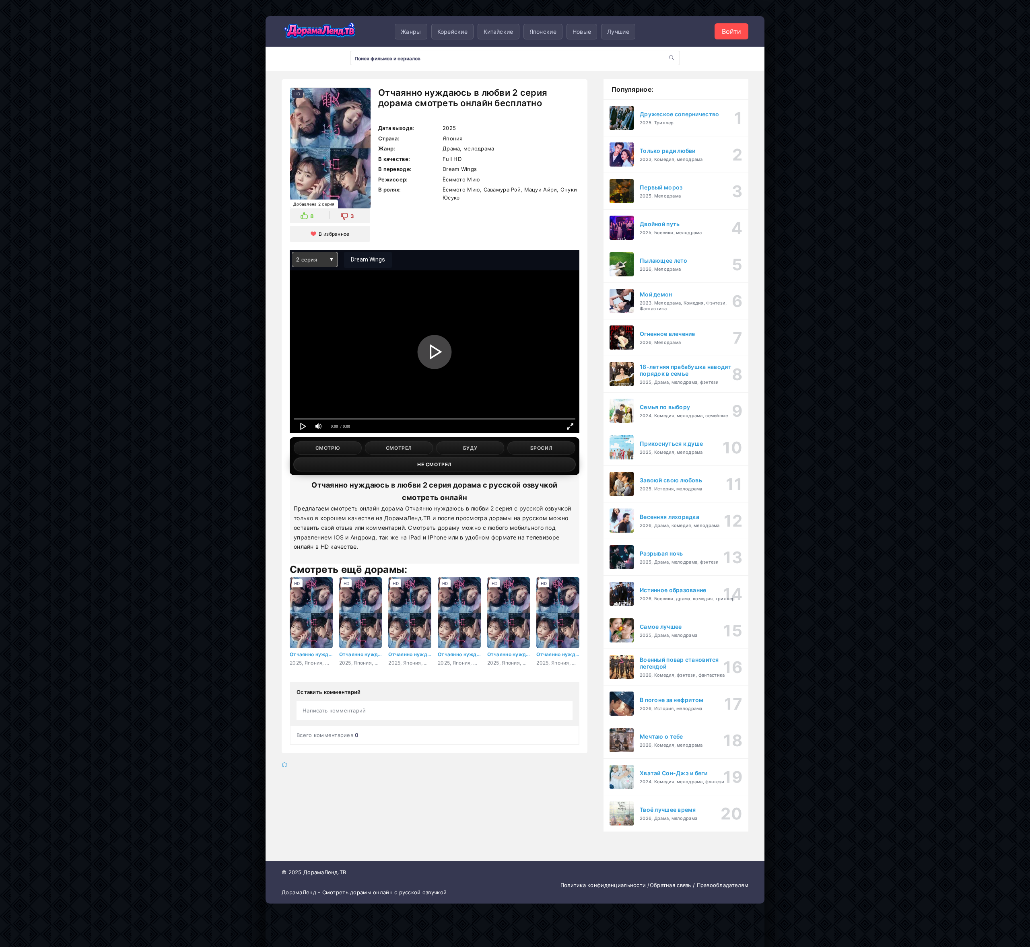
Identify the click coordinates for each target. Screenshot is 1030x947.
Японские (542, 31)
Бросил (541, 448)
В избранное (334, 234)
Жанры (411, 31)
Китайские (498, 31)
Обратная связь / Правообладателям (699, 885)
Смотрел (399, 448)
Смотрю (327, 448)
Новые (582, 31)
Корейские (452, 31)
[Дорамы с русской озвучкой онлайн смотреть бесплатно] (320, 31)
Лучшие (618, 31)
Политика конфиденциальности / (605, 885)
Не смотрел (434, 464)
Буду (470, 448)
